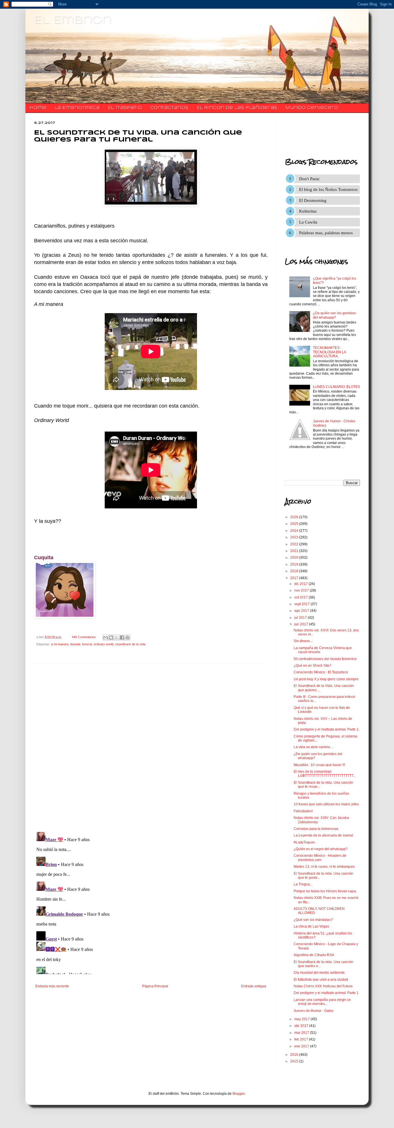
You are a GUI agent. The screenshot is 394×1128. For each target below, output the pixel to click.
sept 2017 (302, 604)
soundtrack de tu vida (130, 644)
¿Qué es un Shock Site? (312, 666)
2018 (294, 571)
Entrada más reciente (52, 986)
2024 (294, 531)
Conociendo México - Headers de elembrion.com (320, 858)
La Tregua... (303, 884)
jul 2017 (301, 618)
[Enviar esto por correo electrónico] (105, 637)
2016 (294, 1055)
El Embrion (73, 20)
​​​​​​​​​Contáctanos (169, 108)
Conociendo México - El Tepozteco (321, 672)
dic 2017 (301, 584)
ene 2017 (302, 1046)
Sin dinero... (303, 641)
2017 (294, 578)
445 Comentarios (84, 637)
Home (37, 108)
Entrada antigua (253, 986)
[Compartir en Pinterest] (127, 637)
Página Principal (155, 986)
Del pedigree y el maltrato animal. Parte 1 (326, 993)
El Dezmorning (313, 200)
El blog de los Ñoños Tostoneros (328, 189)
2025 (294, 524)
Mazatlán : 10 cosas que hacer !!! (319, 765)
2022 (294, 544)
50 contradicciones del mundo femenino (325, 659)
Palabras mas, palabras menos (326, 233)
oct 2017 (301, 597)
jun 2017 (301, 624)
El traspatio (125, 108)
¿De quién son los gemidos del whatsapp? (334, 315)
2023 (294, 537)
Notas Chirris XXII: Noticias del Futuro (323, 986)
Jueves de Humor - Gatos (313, 1011)
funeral (87, 644)
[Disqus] (151, 748)
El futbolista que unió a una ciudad (321, 980)
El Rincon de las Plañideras (236, 108)
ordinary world (103, 644)
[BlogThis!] (111, 637)
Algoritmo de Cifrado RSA (314, 955)
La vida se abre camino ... (314, 747)
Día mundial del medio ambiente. (320, 973)
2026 (294, 517)
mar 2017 (302, 1033)
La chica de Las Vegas (311, 926)
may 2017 (302, 1019)
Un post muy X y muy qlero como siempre (326, 679)
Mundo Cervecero (311, 108)
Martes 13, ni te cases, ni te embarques (324, 867)
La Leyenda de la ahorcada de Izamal (323, 835)
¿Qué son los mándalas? (313, 920)
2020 (294, 557)
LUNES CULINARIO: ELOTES (336, 387)
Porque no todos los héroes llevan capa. (325, 891)
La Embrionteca (77, 108)
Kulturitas (308, 211)
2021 (294, 551)
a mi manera (59, 644)
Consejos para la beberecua (316, 829)
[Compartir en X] (116, 637)
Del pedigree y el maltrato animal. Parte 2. (326, 729)
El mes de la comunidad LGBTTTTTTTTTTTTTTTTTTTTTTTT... (325, 774)
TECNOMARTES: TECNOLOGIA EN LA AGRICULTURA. (329, 352)
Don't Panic (309, 178)
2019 (294, 564)
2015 (294, 1061)
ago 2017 (302, 611)
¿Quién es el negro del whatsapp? (321, 849)
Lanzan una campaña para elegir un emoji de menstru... (322, 1002)
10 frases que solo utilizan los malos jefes (326, 804)
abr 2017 (301, 1026)
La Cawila (308, 222)
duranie (75, 644)
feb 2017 (301, 1039)
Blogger (238, 1094)
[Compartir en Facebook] (122, 637)
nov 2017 (302, 590)
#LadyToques (304, 842)
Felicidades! (303, 811)
